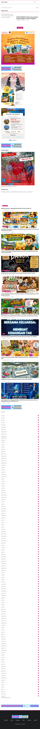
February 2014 (20, 611)
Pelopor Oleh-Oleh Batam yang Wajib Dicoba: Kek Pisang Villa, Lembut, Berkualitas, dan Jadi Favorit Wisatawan (19, 252)
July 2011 (20, 682)
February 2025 (20, 453)
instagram (29, 720)
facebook (6, 720)
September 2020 (20, 494)
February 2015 (20, 584)
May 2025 (20, 446)
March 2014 (20, 609)
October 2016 (20, 538)
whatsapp (18, 720)
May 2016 (20, 549)
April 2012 (20, 661)
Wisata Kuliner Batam (6, 291)
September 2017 (20, 515)
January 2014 (20, 613)
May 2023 (20, 483)
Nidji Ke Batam (5, 205)
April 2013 (20, 634)
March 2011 (20, 691)
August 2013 (20, 625)
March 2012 (20, 664)
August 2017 (20, 517)
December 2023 (20, 476)
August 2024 (20, 465)
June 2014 (20, 602)
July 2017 (20, 520)
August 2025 (20, 440)
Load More (20, 27)
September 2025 (20, 437)
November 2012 (20, 645)
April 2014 (20, 606)
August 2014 (20, 597)
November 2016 (20, 536)
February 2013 (20, 638)
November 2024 (20, 458)
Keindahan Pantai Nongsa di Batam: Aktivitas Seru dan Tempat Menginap (16, 379)
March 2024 (20, 472)
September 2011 (20, 677)
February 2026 (20, 427)
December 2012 (20, 643)
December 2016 (20, 533)
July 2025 (20, 442)
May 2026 (20, 420)
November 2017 (20, 510)
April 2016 (20, 552)
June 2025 (20, 444)
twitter (11, 720)
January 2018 (20, 506)
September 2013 (20, 622)
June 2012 (20, 657)
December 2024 (20, 456)
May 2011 (20, 686)
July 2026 (20, 415)
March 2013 (20, 636)
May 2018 (20, 504)
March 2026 (20, 425)
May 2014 (20, 604)
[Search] (36, 2)
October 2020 (20, 492)
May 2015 (20, 577)
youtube (35, 720)
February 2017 (20, 531)
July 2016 (20, 545)
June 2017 (20, 522)
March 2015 (20, 581)
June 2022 (20, 488)
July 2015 (20, 572)
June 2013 (20, 629)
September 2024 (20, 462)
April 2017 (20, 526)
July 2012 (20, 654)
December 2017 (20, 508)
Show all (37, 7)
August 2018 (20, 499)
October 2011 (20, 675)
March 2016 (20, 554)
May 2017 (20, 524)
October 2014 (20, 593)
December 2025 (20, 432)
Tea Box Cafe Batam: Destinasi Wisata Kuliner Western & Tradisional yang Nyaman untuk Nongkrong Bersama (20, 294)
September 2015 (20, 568)
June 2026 (20, 417)
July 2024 (20, 467)
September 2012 (20, 650)
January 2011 (20, 696)
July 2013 (20, 627)
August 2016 (20, 542)
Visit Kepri (4, 2)
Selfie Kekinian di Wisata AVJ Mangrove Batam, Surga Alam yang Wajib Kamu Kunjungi (19, 315)
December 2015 (20, 561)
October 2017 (20, 513)
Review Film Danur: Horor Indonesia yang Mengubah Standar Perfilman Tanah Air (18, 273)
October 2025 (20, 436)
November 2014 (20, 590)
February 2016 (20, 556)
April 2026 (20, 422)
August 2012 (20, 652)
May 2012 (20, 659)
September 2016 (20, 540)
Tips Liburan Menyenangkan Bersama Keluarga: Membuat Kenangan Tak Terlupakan (19, 336)
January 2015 (20, 586)
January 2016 (20, 558)
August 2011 (20, 680)
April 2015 (20, 579)
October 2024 (20, 460)
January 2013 (20, 641)
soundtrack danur (6, 270)
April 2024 (20, 469)
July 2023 (20, 478)
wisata (4, 376)
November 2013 (20, 618)
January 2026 (20, 429)
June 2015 (20, 574)
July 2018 (20, 501)
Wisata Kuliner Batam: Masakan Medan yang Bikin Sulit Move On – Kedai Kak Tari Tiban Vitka (19, 358)
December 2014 (20, 588)
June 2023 (20, 481)
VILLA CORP (4, 248)
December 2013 (20, 616)
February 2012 (20, 666)
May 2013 (20, 632)
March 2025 (20, 451)
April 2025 (20, 449)
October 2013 (20, 620)
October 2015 (20, 565)
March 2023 (20, 485)
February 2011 (20, 693)
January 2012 (20, 668)
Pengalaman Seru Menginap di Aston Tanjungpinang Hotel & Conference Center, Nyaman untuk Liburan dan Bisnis (20, 230)
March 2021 (20, 490)
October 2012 (20, 648)
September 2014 (20, 595)
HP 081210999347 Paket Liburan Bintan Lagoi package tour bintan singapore (27, 17)
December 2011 (20, 670)
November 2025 (20, 434)
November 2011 (20, 673)
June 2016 (20, 547)
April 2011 (20, 689)
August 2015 (20, 570)
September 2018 (20, 497)
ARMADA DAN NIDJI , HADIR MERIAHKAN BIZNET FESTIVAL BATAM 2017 (16, 208)
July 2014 (20, 600)
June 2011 (20, 684)
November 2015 (20, 563)
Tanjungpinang (5, 226)
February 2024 (20, 474)
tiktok (23, 720)
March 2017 (20, 529)
